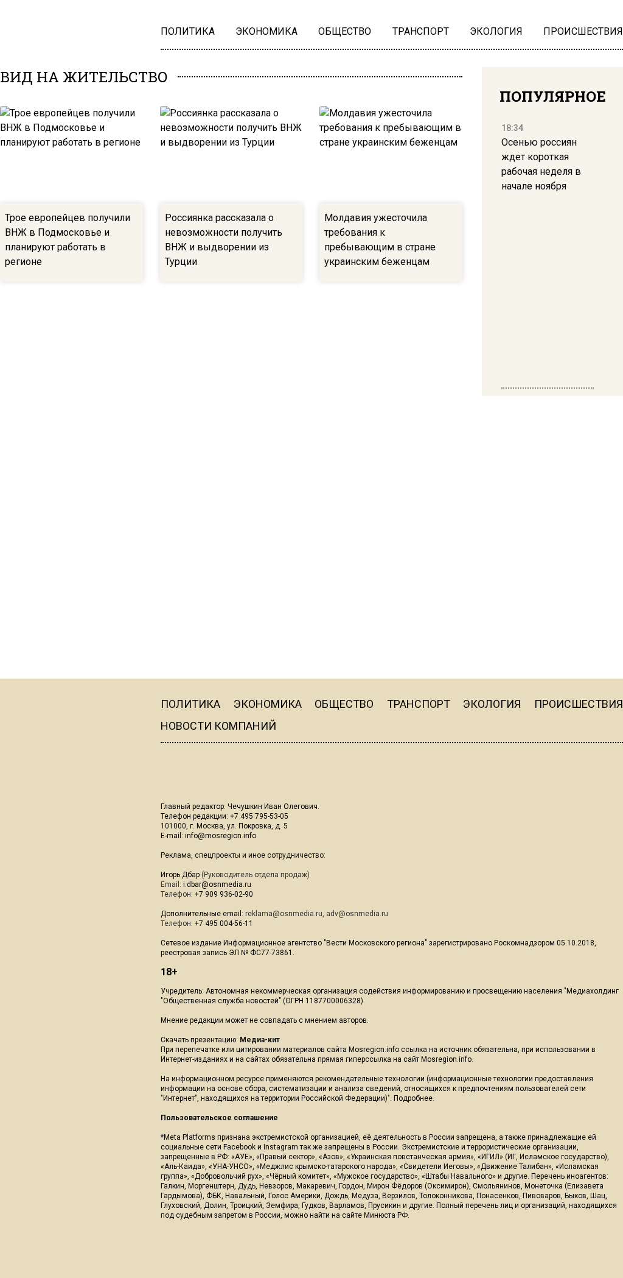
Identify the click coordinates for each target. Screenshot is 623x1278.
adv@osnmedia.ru (357, 913)
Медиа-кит (260, 1040)
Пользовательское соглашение (219, 1118)
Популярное (552, 96)
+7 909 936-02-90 (224, 894)
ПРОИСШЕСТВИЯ (578, 703)
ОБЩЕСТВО (344, 703)
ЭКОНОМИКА (268, 703)
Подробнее (413, 1098)
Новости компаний (218, 725)
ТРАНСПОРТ (418, 703)
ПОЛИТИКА (190, 703)
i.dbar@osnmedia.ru (217, 884)
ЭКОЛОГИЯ (492, 703)
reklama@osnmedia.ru (283, 913)
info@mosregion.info (220, 835)
